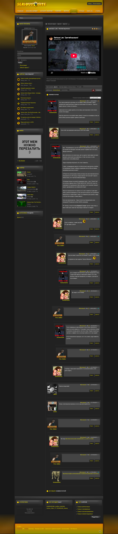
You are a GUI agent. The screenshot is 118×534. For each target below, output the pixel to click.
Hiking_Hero (24, 80)
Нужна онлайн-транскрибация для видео (31, 78)
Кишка (29, 172)
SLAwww (22, 161)
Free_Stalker (60, 245)
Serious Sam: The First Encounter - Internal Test (33, 112)
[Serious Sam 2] (18, 85)
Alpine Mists (30, 194)
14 (89, 271)
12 (88, 308)
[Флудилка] (18, 80)
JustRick (57, 506)
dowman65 (23, 119)
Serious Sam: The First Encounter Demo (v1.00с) (39, 202)
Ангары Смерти (31, 187)
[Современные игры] (29, 158)
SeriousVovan (56, 90)
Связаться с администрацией (53, 528)
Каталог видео (52, 24)
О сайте (19, 526)
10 (88, 219)
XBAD (55, 394)
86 (30, 85)
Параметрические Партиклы (28, 102)
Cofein (55, 411)
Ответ (91, 122)
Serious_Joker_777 (51, 508)
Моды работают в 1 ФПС (27, 122)
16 (89, 291)
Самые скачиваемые (83, 509)
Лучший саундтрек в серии (28, 88)
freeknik (29, 196)
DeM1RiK (62, 506)
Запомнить (24, 60)
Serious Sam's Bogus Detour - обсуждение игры (33, 93)
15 (89, 325)
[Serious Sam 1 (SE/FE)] (18, 114)
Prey (28, 179)
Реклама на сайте (39, 528)
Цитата (97, 122)
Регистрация (23, 65)
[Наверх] (100, 531)
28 (30, 90)
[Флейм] (18, 90)
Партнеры (31, 528)
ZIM (23, 528)
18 (89, 349)
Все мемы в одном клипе (27, 107)
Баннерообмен (66, 528)
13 (88, 253)
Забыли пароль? (24, 67)
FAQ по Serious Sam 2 (26, 83)
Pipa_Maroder (24, 85)
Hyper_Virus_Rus (25, 114)
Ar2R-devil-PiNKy (31, 189)
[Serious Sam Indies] (18, 95)
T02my (29, 204)
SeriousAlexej (56, 482)
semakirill (29, 174)
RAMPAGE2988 (51, 506)
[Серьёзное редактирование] (18, 100)
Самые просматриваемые (85, 511)
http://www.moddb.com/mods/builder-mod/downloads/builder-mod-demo (81, 473)
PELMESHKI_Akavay (62, 508)
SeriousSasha (53, 112)
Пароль (19, 55)
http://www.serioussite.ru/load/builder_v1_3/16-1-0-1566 (79, 438)
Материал (83, 101)
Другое (65, 24)
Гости (33, 45)
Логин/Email (20, 51)
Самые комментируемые (85, 514)
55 (37, 184)
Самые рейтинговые (83, 506)
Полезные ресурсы (26, 98)
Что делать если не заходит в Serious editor (32, 117)
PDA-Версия (73, 528)
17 (89, 367)
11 (88, 236)
